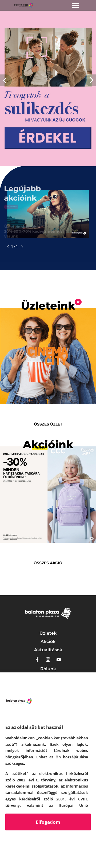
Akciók (48, 641)
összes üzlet (48, 424)
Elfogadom (48, 822)
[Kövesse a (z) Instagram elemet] (48, 659)
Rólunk (48, 668)
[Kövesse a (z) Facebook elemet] (37, 659)
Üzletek (48, 633)
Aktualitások (48, 649)
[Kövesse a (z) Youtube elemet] (58, 659)
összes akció (48, 562)
